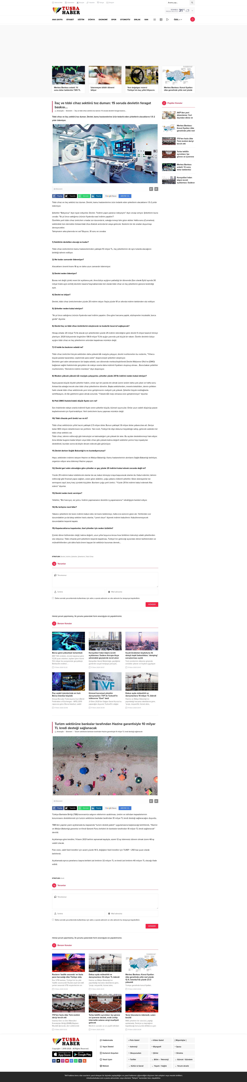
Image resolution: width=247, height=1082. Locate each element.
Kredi (62, 878)
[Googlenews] (71, 1061)
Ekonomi (69, 111)
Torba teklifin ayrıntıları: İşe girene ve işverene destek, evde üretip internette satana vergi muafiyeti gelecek (104, 1019)
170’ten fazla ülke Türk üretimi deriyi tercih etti (66, 1016)
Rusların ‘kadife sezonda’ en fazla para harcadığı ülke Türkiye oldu (67, 975)
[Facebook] (54, 1061)
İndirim (68, 556)
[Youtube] (67, 1061)
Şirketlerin (81, 556)
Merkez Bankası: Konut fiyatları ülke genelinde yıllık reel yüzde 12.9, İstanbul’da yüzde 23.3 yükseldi (139, 978)
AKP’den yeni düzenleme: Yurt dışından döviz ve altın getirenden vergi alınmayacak (185, 117)
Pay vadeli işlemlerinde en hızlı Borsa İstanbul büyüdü (66, 694)
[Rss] (84, 1061)
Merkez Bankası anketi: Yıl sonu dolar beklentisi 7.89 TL (67, 88)
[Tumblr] (80, 1061)
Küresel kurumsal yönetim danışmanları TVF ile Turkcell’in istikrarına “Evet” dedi (103, 696)
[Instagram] (62, 1061)
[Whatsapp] (76, 1061)
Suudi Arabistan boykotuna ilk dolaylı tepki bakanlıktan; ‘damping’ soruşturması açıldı (141, 655)
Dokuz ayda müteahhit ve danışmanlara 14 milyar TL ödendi (140, 694)
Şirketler (74, 556)
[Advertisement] (123, 43)
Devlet (63, 556)
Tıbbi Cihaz (89, 556)
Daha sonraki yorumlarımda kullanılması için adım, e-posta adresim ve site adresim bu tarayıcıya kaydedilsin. (97, 598)
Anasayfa (60, 111)
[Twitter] (58, 1061)
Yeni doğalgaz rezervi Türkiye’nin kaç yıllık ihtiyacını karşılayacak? (141, 90)
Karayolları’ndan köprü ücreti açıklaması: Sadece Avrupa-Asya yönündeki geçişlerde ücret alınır (104, 655)
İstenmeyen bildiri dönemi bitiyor (102, 88)
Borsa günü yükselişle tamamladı (67, 653)
